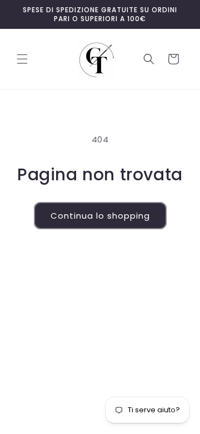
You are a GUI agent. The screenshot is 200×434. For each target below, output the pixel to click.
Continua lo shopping (100, 215)
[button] (22, 59)
